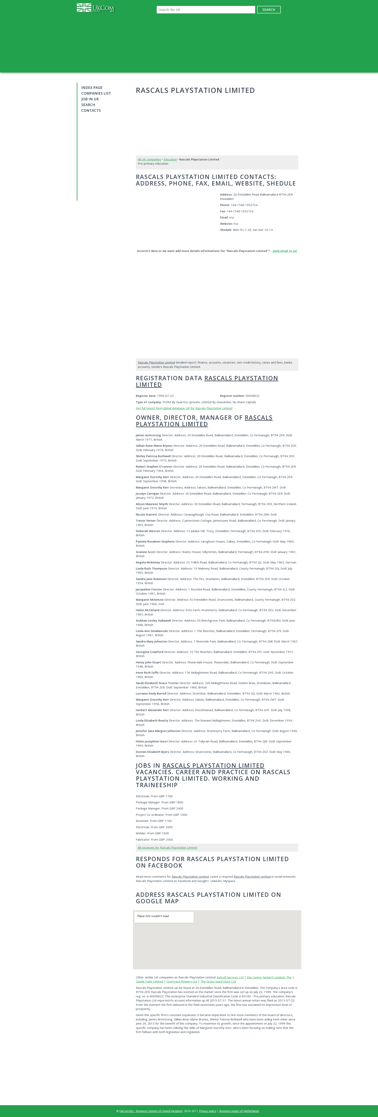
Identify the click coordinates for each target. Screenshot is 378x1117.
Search (268, 9)
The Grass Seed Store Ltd (218, 981)
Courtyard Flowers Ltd (182, 981)
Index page (92, 87)
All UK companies (149, 159)
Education (170, 159)
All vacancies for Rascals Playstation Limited (167, 847)
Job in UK (90, 99)
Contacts (91, 110)
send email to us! (284, 251)
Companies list (96, 93)
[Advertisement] (217, 43)
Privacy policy (207, 1111)
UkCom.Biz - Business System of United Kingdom (151, 1111)
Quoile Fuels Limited (149, 981)
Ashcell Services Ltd (230, 977)
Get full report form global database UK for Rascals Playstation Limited (184, 408)
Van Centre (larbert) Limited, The (269, 977)
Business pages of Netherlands (239, 1111)
